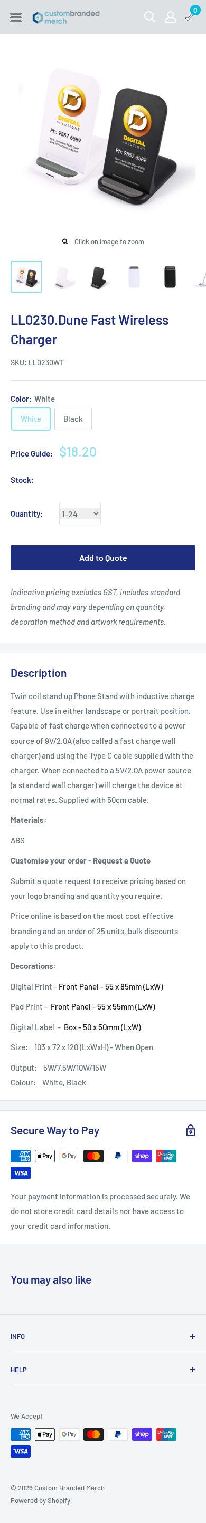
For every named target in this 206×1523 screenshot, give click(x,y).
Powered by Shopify (40, 1500)
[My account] (170, 17)
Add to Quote (103, 557)
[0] (189, 16)
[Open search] (150, 17)
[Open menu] (16, 17)
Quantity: (27, 513)
